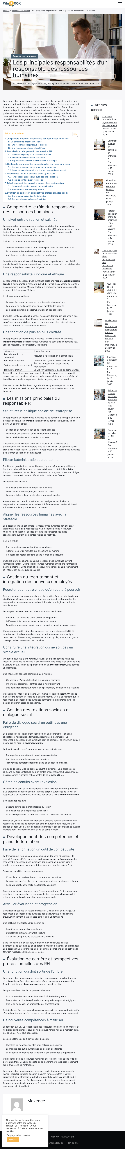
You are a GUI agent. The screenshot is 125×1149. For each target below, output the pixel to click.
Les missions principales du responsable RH (29, 151)
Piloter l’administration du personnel (28, 157)
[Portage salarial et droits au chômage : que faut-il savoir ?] (99, 214)
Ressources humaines (24, 56)
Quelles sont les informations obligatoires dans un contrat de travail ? (111, 329)
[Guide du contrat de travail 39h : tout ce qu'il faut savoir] (99, 394)
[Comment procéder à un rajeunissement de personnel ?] (96, 117)
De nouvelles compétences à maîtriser (29, 199)
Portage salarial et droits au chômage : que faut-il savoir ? (112, 219)
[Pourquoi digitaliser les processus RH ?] (99, 360)
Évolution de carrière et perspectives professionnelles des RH (38, 192)
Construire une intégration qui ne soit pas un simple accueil (39, 170)
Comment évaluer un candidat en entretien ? (112, 149)
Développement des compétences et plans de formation (35, 183)
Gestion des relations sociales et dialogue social (31, 173)
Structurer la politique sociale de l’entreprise (31, 154)
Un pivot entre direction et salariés (27, 142)
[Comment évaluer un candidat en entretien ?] (99, 144)
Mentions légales (55, 1142)
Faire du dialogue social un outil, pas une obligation (34, 177)
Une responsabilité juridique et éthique (29, 145)
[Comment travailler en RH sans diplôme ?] (99, 434)
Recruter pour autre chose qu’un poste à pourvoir (33, 167)
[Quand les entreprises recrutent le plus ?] (98, 183)
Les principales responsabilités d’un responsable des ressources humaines (109, 259)
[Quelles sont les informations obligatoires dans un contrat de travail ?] (98, 323)
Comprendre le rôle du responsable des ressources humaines (38, 138)
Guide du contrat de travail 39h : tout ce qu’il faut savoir (112, 399)
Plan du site (73, 1142)
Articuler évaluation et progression (28, 189)
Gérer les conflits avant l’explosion (27, 180)
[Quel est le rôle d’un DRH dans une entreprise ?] (99, 287)
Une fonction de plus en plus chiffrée (28, 148)
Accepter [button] (13, 1139)
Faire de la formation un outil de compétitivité (32, 186)
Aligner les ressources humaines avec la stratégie (34, 160)
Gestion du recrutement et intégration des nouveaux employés (38, 164)
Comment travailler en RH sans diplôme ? (112, 436)
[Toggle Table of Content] (73, 134)
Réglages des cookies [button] (18, 1135)
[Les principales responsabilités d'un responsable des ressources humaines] (96, 251)
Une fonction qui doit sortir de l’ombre (28, 196)
